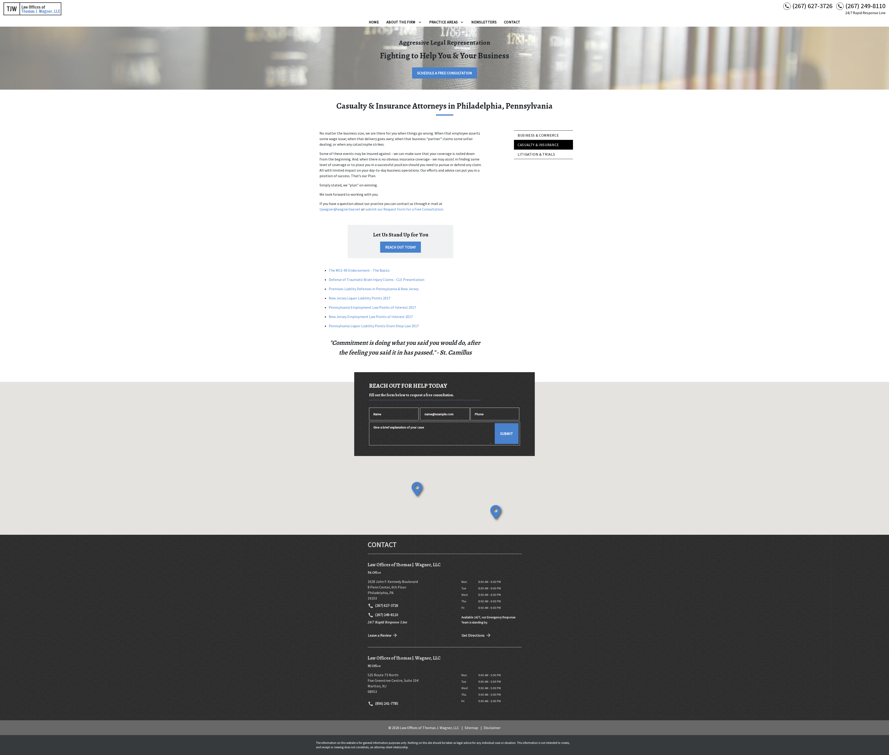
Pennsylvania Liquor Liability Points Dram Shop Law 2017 (374, 326)
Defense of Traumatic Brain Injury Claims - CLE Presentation (376, 279)
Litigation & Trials (536, 154)
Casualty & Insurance (538, 144)
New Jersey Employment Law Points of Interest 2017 (371, 316)
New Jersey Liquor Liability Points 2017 (359, 298)
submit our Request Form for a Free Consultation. (404, 209)
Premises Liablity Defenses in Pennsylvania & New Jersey (374, 288)
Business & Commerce (538, 135)
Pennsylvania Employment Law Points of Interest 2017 (372, 307)
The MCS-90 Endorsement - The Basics (359, 270)
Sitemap (471, 727)
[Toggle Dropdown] (420, 22)
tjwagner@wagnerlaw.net (339, 209)
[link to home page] (32, 8)
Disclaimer (492, 727)
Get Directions (473, 635)
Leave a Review (379, 635)
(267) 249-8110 (386, 614)
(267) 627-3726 (386, 605)
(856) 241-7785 (386, 703)
